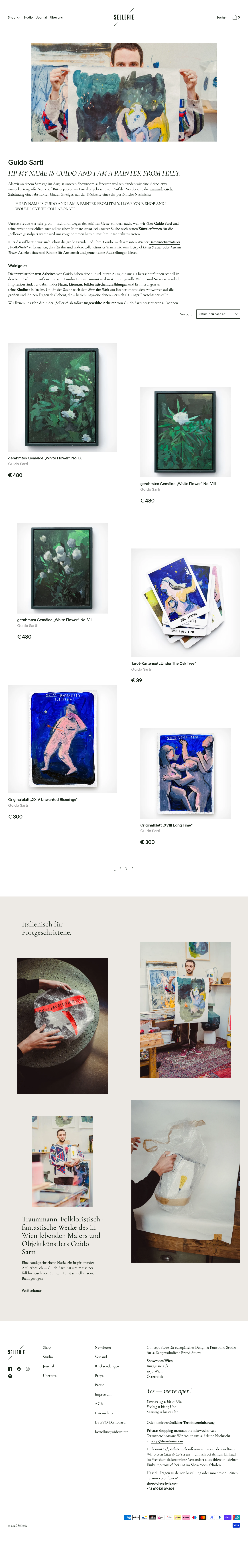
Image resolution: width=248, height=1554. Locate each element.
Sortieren (187, 314)
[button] (221, 17)
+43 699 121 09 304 (160, 1488)
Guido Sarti (18, 464)
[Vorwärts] (132, 868)
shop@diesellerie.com (167, 1441)
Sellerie (22, 1525)
